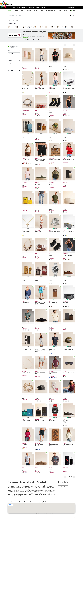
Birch (63, 259)
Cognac (65, 283)
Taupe (66, 140)
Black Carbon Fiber (65, 306)
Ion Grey (37, 164)
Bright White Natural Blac (65, 425)
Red (39, 115)
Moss (37, 188)
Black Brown (23, 472)
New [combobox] (9, 50)
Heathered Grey (22, 448)
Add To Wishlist (33, 49)
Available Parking (70, 7)
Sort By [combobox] (23, 45)
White (68, 69)
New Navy (51, 353)
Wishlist (73, 10)
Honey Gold (65, 115)
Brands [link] (65, 10)
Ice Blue (25, 472)
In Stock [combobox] (10, 45)
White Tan (56, 377)
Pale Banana (23, 448)
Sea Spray (54, 377)
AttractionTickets (79, 7)
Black (63, 69)
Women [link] (16, 10)
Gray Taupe (37, 472)
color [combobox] (9, 63)
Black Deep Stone (66, 306)
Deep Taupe (28, 163)
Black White (65, 69)
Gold (49, 140)
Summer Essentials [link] (50, 10)
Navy (22, 187)
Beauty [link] (36, 10)
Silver (22, 92)
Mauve (26, 472)
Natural (66, 69)
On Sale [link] (9, 10)
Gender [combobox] (10, 60)
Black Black (63, 306)
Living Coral (66, 115)
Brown (51, 306)
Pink (23, 187)
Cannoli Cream (66, 259)
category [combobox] (10, 53)
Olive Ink (65, 376)
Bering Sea (49, 377)
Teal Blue (39, 449)
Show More (25, 37)
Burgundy (23, 163)
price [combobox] (9, 67)
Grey (65, 140)
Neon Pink (39, 164)
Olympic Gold (66, 235)
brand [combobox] (9, 57)
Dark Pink (49, 163)
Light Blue (37, 449)
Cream (25, 163)
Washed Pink (49, 92)
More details (61, 487)
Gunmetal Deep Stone (68, 306)
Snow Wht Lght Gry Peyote (66, 425)
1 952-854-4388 (28, 39)
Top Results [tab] (12, 23)
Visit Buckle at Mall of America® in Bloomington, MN (42, 513)
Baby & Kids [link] (28, 10)
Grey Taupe (39, 472)
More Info (37, 39)
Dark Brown (26, 163)
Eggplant (52, 377)
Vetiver (68, 115)
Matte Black (65, 92)
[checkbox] (12, 27)
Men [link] (22, 10)
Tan (51, 163)
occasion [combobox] (10, 70)
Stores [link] (59, 10)
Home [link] (42, 10)
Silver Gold (23, 92)
